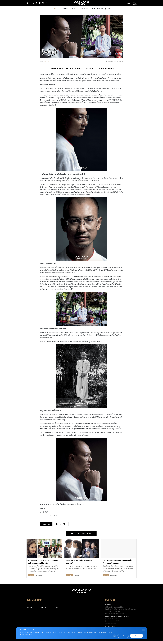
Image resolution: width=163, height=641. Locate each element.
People (55, 9)
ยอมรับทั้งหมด (136, 636)
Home (41, 61)
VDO (109, 9)
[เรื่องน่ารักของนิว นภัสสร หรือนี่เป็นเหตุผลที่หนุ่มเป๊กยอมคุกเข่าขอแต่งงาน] (118, 548)
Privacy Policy (110, 626)
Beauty (74, 9)
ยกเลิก (123, 636)
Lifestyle (84, 9)
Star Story (48, 61)
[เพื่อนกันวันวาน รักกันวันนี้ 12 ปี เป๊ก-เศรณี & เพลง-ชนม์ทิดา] (81, 548)
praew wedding (97, 9)
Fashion (65, 9)
